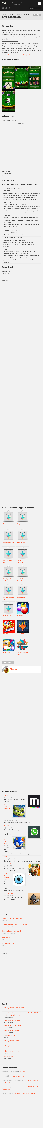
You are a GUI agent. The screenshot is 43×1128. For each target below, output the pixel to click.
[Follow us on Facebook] (3, 8)
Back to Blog (37, 15)
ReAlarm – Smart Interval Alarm (13, 918)
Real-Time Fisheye (6, 875)
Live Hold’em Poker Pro (40, 15)
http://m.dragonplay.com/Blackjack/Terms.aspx (21, 55)
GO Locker (7, 857)
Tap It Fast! (6, 937)
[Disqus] (21, 703)
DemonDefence (18, 1076)
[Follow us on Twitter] (9, 8)
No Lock (34, 15)
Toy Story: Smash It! (7, 807)
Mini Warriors (8, 893)
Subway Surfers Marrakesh (11, 931)
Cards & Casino (8, 662)
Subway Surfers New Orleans (14, 1008)
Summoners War (8, 943)
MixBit (6, 795)
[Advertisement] (21, 146)
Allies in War (8, 864)
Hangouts (23, 1072)
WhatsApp (7, 826)
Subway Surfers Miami (11, 1051)
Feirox (6, 3)
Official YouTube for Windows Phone (27, 1093)
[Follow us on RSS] (6, 8)
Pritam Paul (16, 14)
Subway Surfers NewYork (12, 1025)
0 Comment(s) (25, 14)
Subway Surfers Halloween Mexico (14, 925)
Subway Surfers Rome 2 (12, 1030)
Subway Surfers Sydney (12, 1020)
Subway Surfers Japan (11, 1041)
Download (7, 267)
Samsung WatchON (11, 1036)
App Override (8, 1056)
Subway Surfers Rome (11, 1046)
